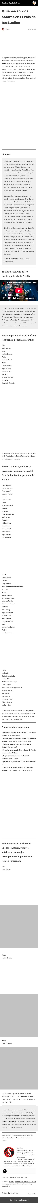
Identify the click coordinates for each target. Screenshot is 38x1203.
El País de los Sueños (28, 1182)
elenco (4, 1184)
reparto (28, 1184)
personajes (11, 1184)
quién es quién (20, 1184)
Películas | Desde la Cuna (18, 1177)
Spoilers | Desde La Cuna (12, 320)
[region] (19, 99)
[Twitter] (5, 1171)
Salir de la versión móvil (19, 1200)
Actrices (18, 1182)
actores (11, 1182)
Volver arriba (32, 1194)
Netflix (4, 63)
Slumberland (6, 1186)
